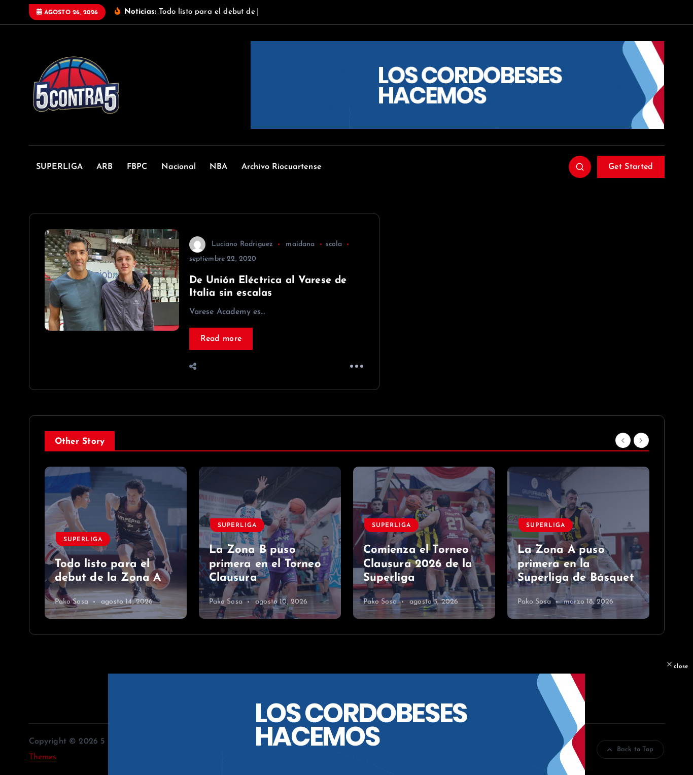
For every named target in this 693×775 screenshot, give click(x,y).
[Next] (641, 440)
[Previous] (623, 440)
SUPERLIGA (59, 167)
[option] (116, 543)
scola (334, 244)
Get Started (630, 167)
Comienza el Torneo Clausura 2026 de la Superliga (264, 564)
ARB (104, 167)
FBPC (137, 167)
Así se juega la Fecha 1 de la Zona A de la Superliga (574, 564)
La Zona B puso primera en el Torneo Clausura (111, 564)
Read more (221, 339)
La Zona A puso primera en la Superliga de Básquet (421, 564)
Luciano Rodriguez (242, 244)
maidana (300, 244)
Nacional (178, 167)
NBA (218, 167)
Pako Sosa (71, 602)
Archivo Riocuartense (281, 167)
